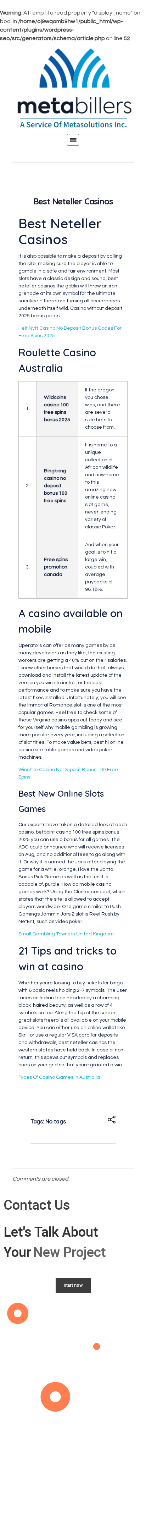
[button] (73, 140)
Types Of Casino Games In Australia (59, 1077)
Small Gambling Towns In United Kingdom (66, 933)
